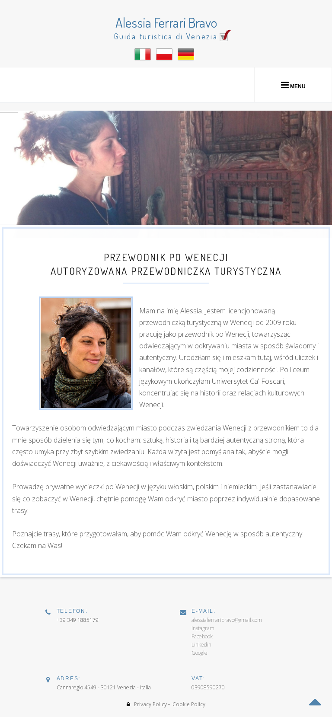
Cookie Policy (188, 704)
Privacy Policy (150, 704)
